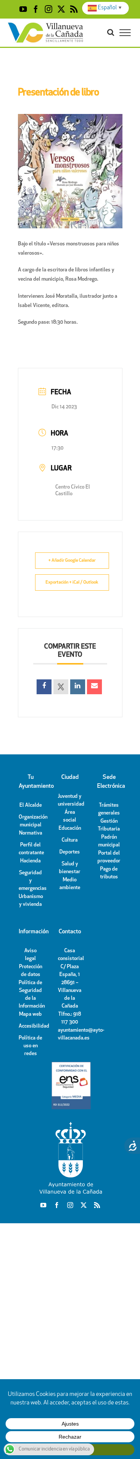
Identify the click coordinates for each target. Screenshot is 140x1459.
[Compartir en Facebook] (44, 686)
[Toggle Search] (110, 32)
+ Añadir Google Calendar (72, 560)
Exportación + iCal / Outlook (72, 582)
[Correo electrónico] (94, 686)
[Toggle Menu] (125, 32)
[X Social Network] (60, 686)
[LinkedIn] (77, 686)
